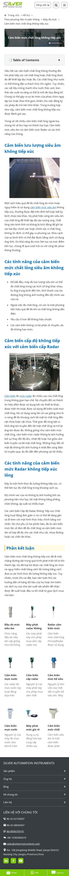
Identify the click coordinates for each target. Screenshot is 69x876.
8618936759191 (15, 831)
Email (14, 872)
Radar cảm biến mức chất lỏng (54, 626)
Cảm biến (10, 396)
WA (37, 872)
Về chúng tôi (10, 794)
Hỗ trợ (26, 15)
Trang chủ (13, 15)
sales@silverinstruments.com (23, 843)
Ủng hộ (7, 779)
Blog (6, 786)
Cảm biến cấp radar (32, 677)
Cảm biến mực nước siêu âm (11, 727)
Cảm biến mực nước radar (11, 677)
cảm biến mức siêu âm (43, 207)
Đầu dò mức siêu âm (12, 626)
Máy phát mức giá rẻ (33, 727)
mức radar (26, 396)
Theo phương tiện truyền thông (22, 19)
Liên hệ (7, 802)
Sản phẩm (9, 771)
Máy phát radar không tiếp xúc (34, 626)
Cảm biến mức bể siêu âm (55, 677)
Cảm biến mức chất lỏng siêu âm (56, 727)
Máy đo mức (50, 19)
